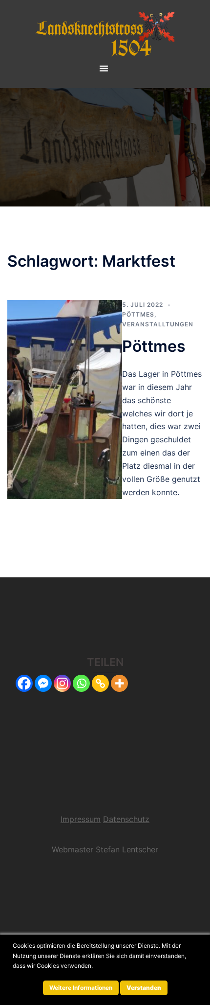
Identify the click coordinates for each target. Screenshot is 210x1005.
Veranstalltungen (157, 324)
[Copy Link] (100, 683)
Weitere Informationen (80, 987)
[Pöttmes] (64, 399)
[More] (119, 683)
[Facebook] (24, 683)
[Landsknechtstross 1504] (105, 33)
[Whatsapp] (81, 683)
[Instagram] (62, 683)
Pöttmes (138, 314)
